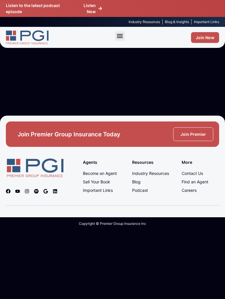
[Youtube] (17, 191)
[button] (120, 36)
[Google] (45, 191)
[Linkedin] (55, 191)
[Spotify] (36, 191)
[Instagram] (27, 191)
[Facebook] (8, 191)
